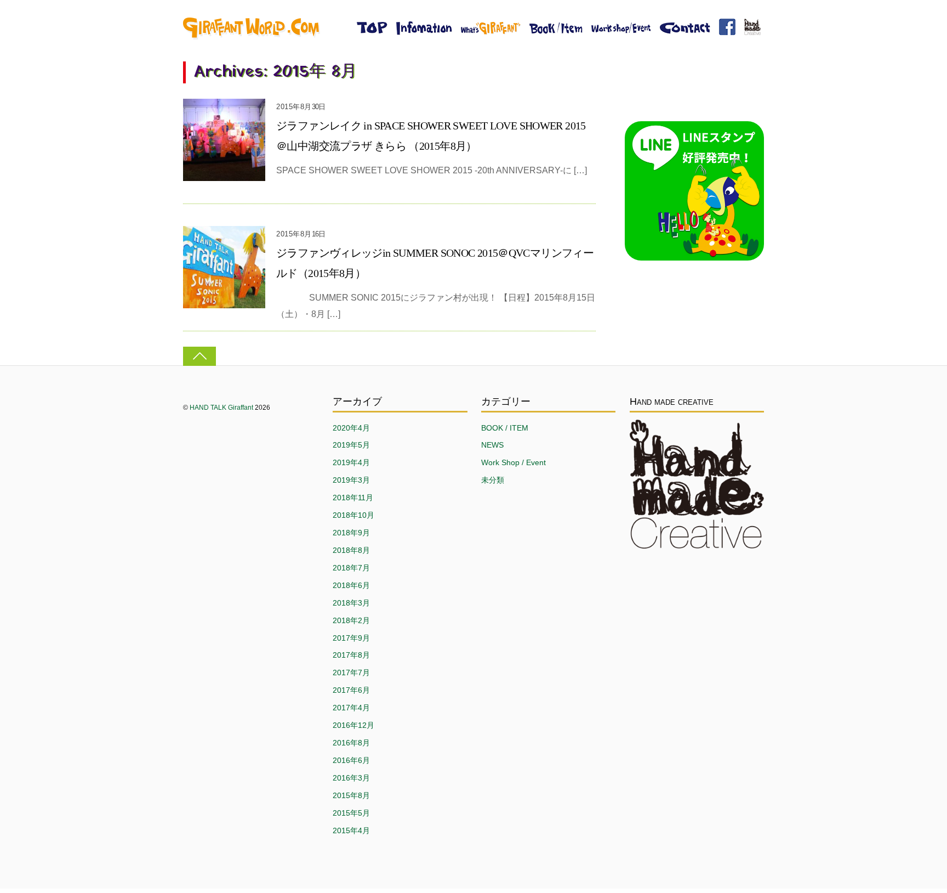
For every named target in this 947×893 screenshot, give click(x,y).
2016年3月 (351, 777)
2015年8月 (351, 795)
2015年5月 (351, 813)
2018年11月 (353, 497)
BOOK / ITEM (504, 427)
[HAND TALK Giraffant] (251, 34)
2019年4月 (351, 462)
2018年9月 (351, 532)
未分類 (492, 480)
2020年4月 (351, 427)
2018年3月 (351, 602)
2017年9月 (351, 638)
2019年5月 (351, 444)
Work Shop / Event (513, 462)
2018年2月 (351, 620)
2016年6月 (351, 760)
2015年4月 (351, 830)
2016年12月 (353, 725)
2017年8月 (351, 655)
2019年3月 (351, 480)
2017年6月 (351, 690)
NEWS (492, 444)
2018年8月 (351, 550)
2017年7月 (351, 672)
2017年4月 (351, 707)
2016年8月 (351, 742)
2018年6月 (351, 585)
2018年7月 (351, 567)
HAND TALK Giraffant (221, 407)
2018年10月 (353, 515)
